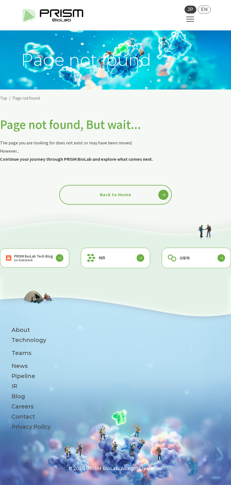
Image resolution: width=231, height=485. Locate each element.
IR (14, 386)
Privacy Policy (31, 426)
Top (3, 98)
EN (204, 9)
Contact (23, 416)
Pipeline (23, 376)
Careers (23, 406)
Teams (22, 353)
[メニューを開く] (190, 19)
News (20, 366)
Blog (18, 396)
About (21, 330)
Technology (29, 340)
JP (190, 9)
